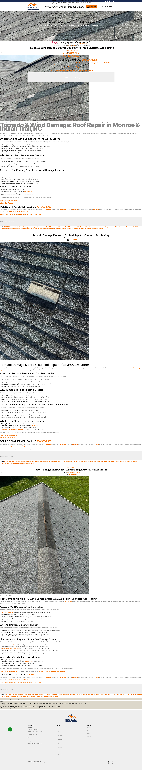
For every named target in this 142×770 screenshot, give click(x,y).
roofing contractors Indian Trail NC (127, 227)
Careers (60, 754)
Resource (60, 735)
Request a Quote (60, 70)
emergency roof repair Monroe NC (38, 461)
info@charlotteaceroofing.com (35, 743)
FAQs (88, 730)
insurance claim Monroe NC (79, 227)
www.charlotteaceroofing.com (52, 671)
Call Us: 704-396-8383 (71, 53)
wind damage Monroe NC (29, 463)
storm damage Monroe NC (48, 228)
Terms (88, 733)
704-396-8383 (83, 44)
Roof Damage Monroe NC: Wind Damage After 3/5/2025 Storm (71, 469)
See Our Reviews (87, 70)
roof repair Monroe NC (110, 227)
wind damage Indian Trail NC (82, 228)
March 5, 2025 (73, 240)
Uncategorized (71, 233)
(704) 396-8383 (31, 739)
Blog (59, 743)
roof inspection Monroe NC (108, 694)
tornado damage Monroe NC (64, 228)
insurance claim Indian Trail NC (61, 227)
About (59, 731)
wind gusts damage (97, 228)
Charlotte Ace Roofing (21, 227)
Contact (60, 751)
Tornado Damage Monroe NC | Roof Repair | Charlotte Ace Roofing (71, 235)
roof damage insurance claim (75, 694)
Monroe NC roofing (71, 461)
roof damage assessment (95, 227)
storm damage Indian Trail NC (30, 228)
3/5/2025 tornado (9, 227)
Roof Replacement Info (73, 70)
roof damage (68, 601)
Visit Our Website (71, 56)
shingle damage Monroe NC (18, 696)
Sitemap (89, 736)
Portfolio (60, 739)
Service (60, 747)
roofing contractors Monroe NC (11, 228)
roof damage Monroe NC (91, 694)
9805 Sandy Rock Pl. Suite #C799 (35, 731)
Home (51, 70)
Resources (89, 727)
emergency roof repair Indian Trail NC (39, 227)
